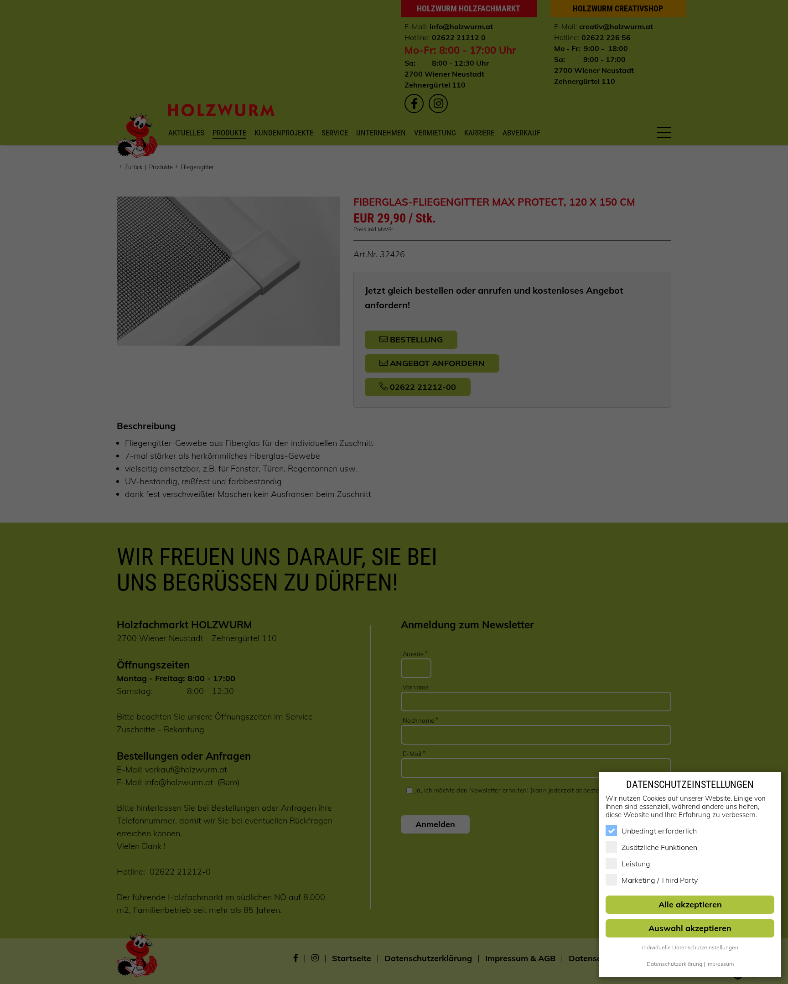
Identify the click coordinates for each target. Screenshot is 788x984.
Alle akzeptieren (690, 904)
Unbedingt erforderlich (659, 830)
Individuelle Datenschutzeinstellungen (690, 947)
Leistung (636, 863)
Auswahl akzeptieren (689, 928)
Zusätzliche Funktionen (659, 847)
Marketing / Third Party (660, 880)
